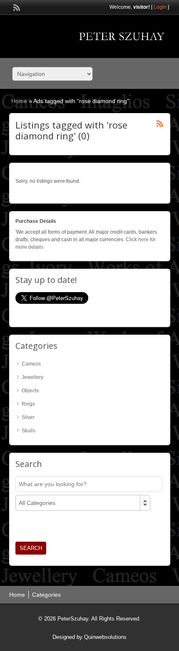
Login (160, 7)
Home (19, 101)
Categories (46, 594)
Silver (28, 417)
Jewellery (32, 377)
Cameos (31, 364)
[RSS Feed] (15, 6)
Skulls (28, 431)
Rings (28, 404)
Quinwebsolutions (105, 637)
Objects (30, 391)
